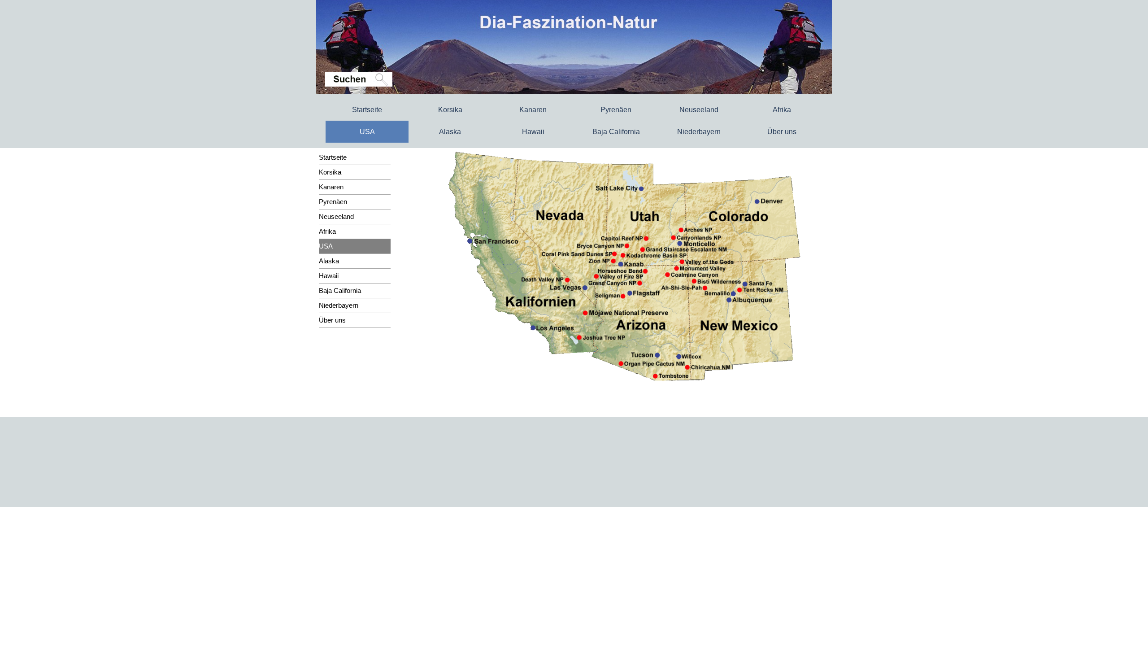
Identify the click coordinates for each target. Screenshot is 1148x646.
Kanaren (533, 109)
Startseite (367, 109)
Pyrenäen (615, 109)
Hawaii (533, 131)
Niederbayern (699, 131)
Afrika (782, 109)
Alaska (450, 131)
